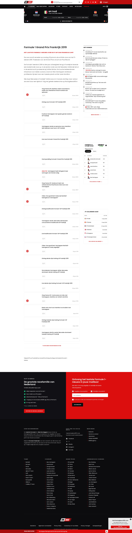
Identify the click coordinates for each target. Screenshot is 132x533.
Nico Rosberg (92, 462)
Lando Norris (93, 170)
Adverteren (92, 436)
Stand (58, 6)
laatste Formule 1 (31, 432)
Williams (28, 482)
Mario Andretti (92, 506)
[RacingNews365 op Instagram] (85, 2)
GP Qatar (70, 502)
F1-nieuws (32, 6)
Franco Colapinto (51, 506)
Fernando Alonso (51, 473)
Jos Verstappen (93, 482)
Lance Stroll (50, 495)
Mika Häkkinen (92, 480)
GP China (70, 464)
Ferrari (27, 466)
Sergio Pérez (50, 484)
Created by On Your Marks (71, 525)
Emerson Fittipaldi (93, 495)
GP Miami (70, 468)
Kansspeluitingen (97, 525)
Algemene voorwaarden (45, 525)
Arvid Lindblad (50, 491)
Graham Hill (92, 497)
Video (71, 6)
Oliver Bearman (51, 504)
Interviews (78, 6)
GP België (70, 482)
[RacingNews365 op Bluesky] (93, 2)
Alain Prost (91, 464)
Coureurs (88, 151)
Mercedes (28, 468)
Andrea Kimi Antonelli (52, 475)
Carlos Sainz (50, 482)
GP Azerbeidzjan (72, 493)
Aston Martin (29, 475)
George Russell (93, 162)
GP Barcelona (71, 475)
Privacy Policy (57, 525)
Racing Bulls (29, 480)
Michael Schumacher (94, 466)
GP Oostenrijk (71, 477)
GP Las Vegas (71, 499)
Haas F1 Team (29, 477)
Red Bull (28, 462)
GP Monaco (71, 473)
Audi (27, 473)
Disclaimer (33, 525)
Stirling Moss (92, 491)
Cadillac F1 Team (30, 484)
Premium (86, 6)
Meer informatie (67, 21)
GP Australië (71, 462)
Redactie (91, 431)
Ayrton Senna (92, 471)
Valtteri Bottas (50, 488)
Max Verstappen (42, 6)
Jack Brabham (92, 502)
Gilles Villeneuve (93, 473)
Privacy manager (85, 525)
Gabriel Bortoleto (51, 508)
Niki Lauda (91, 486)
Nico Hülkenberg (51, 497)
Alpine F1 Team (30, 471)
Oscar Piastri (50, 480)
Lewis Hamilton (93, 166)
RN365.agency (92, 440)
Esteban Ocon (50, 486)
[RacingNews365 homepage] (25, 6)
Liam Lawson (50, 502)
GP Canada (71, 471)
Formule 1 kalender (34, 441)
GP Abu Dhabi (71, 504)
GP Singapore (71, 495)
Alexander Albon (51, 499)
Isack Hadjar (50, 477)
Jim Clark (91, 484)
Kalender (52, 6)
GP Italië (70, 488)
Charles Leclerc (93, 173)
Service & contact (93, 434)
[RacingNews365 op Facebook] (88, 2)
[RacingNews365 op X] (90, 2)
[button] (36, 14)
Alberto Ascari (92, 468)
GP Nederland (71, 486)
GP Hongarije (71, 484)
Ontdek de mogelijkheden (34, 411)
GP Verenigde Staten (73, 497)
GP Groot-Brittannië (73, 480)
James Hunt (92, 475)
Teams (94, 151)
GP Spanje (70, 491)
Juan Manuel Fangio (94, 493)
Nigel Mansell (92, 488)
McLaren (28, 464)
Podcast (65, 6)
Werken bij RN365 (93, 438)
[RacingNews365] (28, 2)
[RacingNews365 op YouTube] (95, 2)
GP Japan (70, 466)
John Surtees (92, 504)
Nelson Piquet (92, 499)
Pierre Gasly (50, 493)
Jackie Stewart (92, 477)
